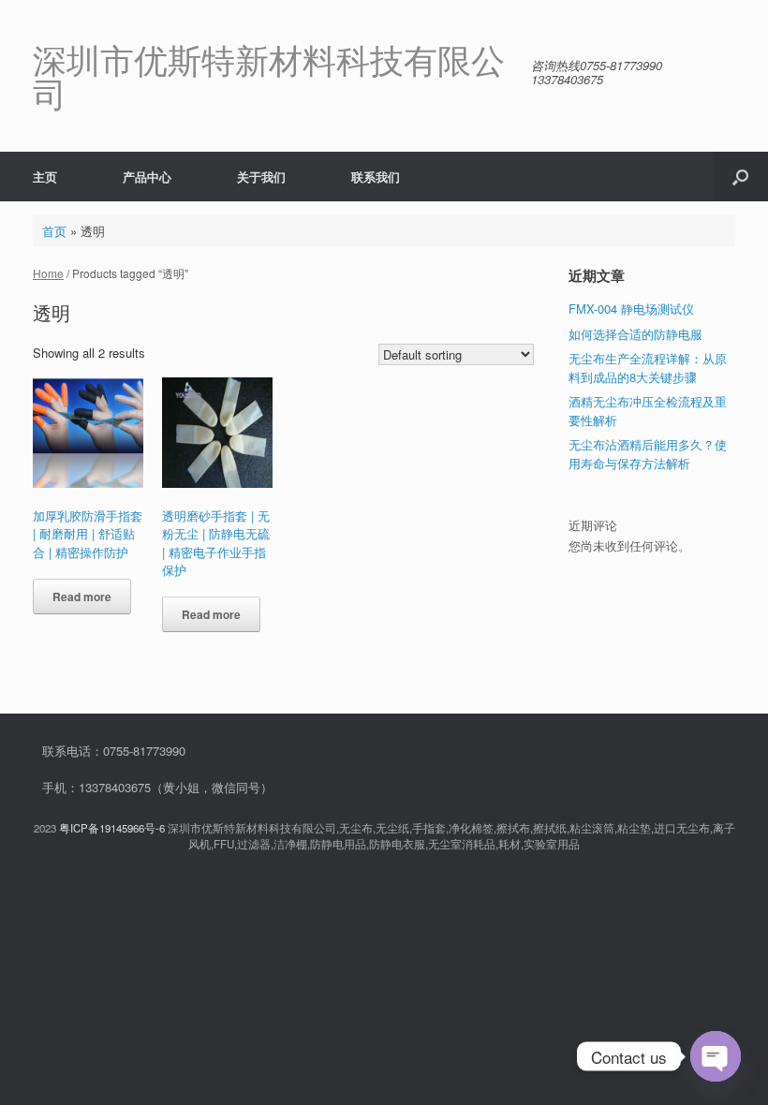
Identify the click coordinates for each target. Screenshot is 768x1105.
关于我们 (261, 176)
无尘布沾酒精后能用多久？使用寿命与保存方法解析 (648, 453)
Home (48, 273)
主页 (45, 176)
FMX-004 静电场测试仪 (631, 308)
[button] (740, 176)
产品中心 (147, 176)
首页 (54, 231)
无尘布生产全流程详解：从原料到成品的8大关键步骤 (648, 367)
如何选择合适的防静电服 (635, 334)
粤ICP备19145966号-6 (112, 827)
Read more (81, 596)
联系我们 (375, 176)
